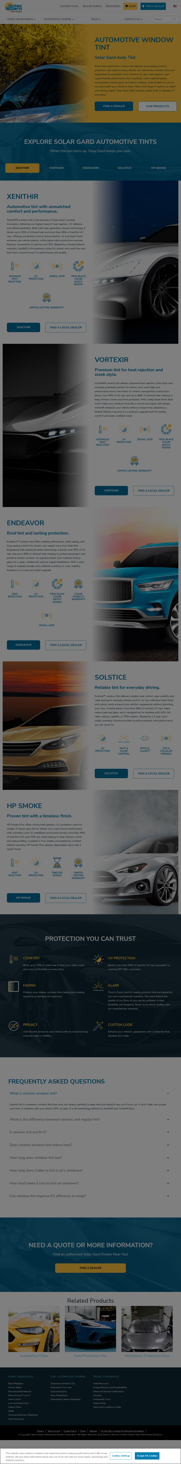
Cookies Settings (121, 1455)
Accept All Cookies (147, 1455)
